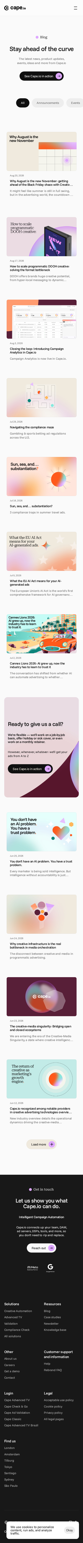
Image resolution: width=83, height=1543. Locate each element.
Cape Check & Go (16, 1406)
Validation (11, 1323)
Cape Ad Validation (17, 1413)
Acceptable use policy (59, 1400)
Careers (9, 1365)
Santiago (10, 1473)
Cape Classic (12, 1419)
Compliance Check (17, 1330)
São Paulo (11, 1486)
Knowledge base (55, 1330)
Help (47, 1363)
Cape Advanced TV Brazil (21, 1425)
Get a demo (12, 1371)
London (9, 1448)
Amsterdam (12, 1454)
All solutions (12, 1336)
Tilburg (9, 1460)
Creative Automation (18, 1311)
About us (10, 1358)
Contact (9, 1377)
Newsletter (51, 1323)
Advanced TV (13, 1317)
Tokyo (8, 1467)
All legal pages (54, 1419)
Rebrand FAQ (53, 1370)
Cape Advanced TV (17, 1400)
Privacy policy (53, 1413)
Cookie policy (53, 1406)
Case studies (52, 1317)
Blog (47, 1311)
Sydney (9, 1479)
